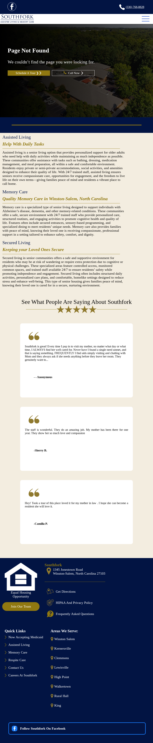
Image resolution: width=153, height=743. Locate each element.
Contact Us (16, 668)
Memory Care (15, 191)
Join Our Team (21, 606)
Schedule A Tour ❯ (27, 73)
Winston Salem (64, 639)
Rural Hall (61, 696)
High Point (61, 677)
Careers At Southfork (22, 675)
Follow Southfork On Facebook (42, 728)
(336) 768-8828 (135, 7)
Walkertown (62, 686)
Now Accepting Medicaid (25, 637)
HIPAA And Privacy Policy (74, 603)
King (57, 705)
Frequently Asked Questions (75, 614)
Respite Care (17, 660)
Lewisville (61, 667)
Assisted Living (16, 137)
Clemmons (61, 658)
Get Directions (66, 591)
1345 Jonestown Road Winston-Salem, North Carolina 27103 (79, 571)
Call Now (74, 73)
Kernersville (62, 648)
